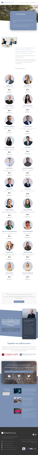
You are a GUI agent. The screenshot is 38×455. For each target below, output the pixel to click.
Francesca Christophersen (9, 231)
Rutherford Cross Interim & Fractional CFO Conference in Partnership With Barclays (28, 398)
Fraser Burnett (28, 126)
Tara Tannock (9, 273)
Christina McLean (9, 147)
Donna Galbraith (27, 105)
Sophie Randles (9, 209)
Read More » (26, 336)
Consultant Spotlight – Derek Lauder (29, 321)
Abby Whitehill (27, 252)
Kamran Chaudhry (28, 168)
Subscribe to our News (8, 379)
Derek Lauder (9, 105)
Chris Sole (9, 189)
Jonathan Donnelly (9, 126)
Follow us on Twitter (28, 379)
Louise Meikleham (28, 231)
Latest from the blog (6, 389)
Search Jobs (33, 2)
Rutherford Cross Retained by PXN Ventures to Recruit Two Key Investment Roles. (29, 410)
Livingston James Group (6, 346)
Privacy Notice (24, 441)
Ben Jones (28, 189)
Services (26, 2)
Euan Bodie (9, 168)
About (22, 2)
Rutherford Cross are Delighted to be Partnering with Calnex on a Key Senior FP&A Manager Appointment (29, 389)
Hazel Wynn (27, 86)
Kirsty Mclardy (27, 209)
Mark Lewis (9, 86)
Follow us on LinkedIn (18, 379)
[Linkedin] (8, 89)
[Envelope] (10, 89)
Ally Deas (27, 147)
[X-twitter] (36, 434)
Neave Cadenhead (28, 273)
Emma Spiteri (9, 252)
